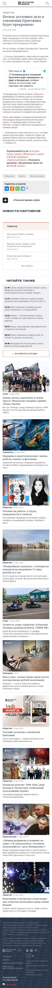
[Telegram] (23, 188)
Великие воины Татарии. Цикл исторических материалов (21, 246)
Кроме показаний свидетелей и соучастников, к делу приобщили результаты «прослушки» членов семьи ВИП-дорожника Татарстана (26, 847)
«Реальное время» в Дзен (26, 200)
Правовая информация (13, 963)
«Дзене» (21, 165)
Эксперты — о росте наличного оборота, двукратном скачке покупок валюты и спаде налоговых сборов (26, 682)
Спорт (5, 394)
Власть (22, 176)
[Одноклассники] (12, 188)
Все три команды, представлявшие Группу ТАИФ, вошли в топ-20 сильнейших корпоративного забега (25, 405)
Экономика (8, 673)
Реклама (6, 960)
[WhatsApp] (17, 188)
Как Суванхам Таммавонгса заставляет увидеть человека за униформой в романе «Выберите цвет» (24, 517)
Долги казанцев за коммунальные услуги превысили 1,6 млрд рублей (23, 308)
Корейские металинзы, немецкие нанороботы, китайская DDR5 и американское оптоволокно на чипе (25, 461)
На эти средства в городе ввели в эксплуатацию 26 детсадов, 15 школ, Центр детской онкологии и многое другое (26, 573)
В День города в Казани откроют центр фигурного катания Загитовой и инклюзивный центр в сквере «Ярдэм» (25, 290)
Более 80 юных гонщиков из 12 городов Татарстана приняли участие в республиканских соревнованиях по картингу (26, 630)
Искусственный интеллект (19, 257)
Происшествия (37, 176)
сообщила (37, 94)
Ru (28, 956)
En (33, 956)
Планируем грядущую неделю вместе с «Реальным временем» (24, 790)
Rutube (10, 165)
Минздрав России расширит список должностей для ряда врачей (24, 344)
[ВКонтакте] (7, 188)
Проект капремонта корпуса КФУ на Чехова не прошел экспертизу (24, 336)
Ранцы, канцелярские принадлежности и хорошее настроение (25, 327)
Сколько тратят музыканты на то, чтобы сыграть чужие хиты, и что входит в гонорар (26, 904)
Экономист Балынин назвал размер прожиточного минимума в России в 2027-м (25, 299)
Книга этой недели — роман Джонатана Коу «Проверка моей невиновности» (23, 736)
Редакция (7, 957)
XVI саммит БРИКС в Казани (20, 235)
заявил (6, 122)
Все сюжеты (27, 265)
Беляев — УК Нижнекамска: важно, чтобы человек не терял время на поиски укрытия (24, 318)
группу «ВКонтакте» (25, 153)
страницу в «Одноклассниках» (17, 158)
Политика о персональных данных (13, 967)
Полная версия (10, 977)
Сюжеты (12, 226)
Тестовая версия (10, 980)
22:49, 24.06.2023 (9, 30)
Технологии (8, 452)
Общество (9, 12)
